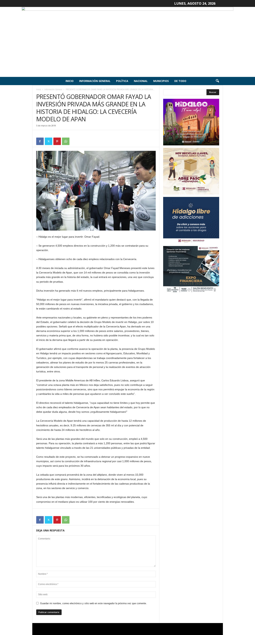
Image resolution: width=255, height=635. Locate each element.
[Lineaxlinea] (127, 42)
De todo (180, 81)
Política (122, 81)
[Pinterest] (57, 141)
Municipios (161, 81)
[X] (48, 141)
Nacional (141, 81)
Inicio (70, 81)
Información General (95, 81)
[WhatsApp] (65, 141)
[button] (217, 81)
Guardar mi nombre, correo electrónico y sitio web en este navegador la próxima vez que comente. (93, 603)
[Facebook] (40, 141)
